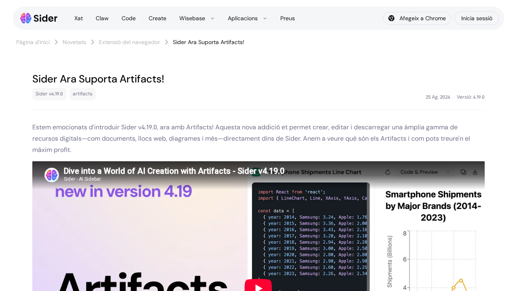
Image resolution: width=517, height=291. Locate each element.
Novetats (74, 42)
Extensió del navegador (129, 42)
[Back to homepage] (39, 18)
